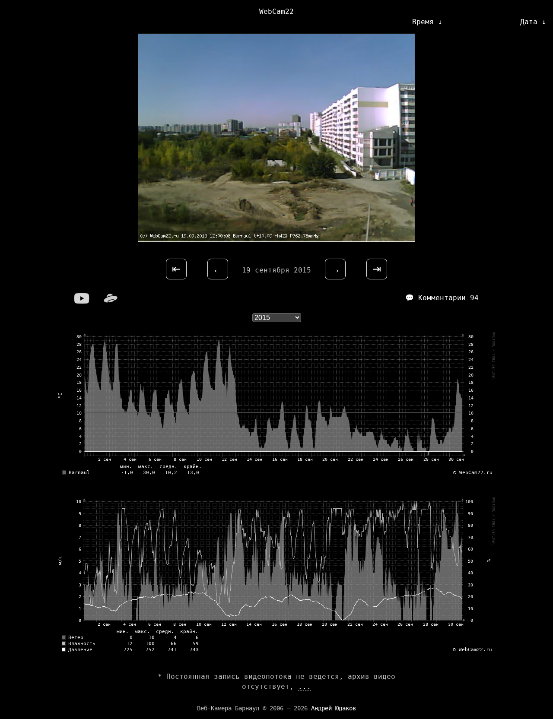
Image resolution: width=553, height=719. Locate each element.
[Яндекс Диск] (111, 301)
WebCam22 (276, 11)
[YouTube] (82, 301)
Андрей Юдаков (333, 708)
